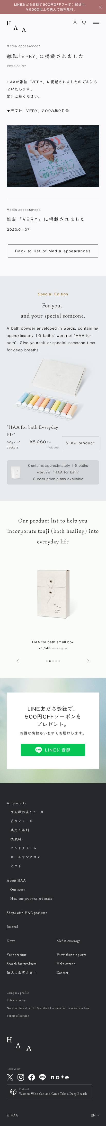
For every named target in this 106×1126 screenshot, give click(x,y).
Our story (17, 889)
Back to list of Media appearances (53, 251)
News (11, 940)
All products (16, 803)
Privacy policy (16, 1000)
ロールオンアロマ (25, 857)
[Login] (75, 22)
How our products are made (31, 898)
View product (80, 443)
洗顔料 (16, 839)
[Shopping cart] (83, 22)
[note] (60, 1077)
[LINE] (42, 1077)
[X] (10, 1077)
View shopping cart (71, 954)
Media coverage (69, 940)
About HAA (16, 880)
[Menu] (96, 22)
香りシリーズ (21, 821)
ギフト (16, 866)
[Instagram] (20, 1077)
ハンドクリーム (23, 848)
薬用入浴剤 (19, 830)
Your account (16, 954)
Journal (12, 926)
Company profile (18, 992)
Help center (66, 963)
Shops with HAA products (27, 912)
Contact (63, 972)
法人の (22, 972)
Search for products (22, 963)
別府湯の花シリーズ (27, 812)
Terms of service (18, 1015)
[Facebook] (31, 1077)
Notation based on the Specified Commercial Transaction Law (48, 1007)
